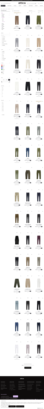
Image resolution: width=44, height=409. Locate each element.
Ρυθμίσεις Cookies (4, 406)
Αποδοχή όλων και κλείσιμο (20, 406)
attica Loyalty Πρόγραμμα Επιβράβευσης (21, 386)
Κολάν (3, 19)
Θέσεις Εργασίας (38, 385)
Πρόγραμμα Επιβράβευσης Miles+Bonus (21, 389)
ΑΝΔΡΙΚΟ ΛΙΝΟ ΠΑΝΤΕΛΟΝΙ (17, 137)
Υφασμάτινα (3, 21)
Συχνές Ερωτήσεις (29, 385)
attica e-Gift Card (13, 389)
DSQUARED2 (17, 224)
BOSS (17, 48)
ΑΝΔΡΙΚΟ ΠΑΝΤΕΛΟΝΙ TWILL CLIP (17, 290)
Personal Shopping (29, 388)
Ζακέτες (3, 23)
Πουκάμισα (3, 16)
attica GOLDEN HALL (3, 385)
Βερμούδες (3, 28)
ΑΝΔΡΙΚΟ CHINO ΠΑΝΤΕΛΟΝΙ (17, 115)
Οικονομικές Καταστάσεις (39, 389)
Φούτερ (2, 25)
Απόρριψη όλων (12, 406)
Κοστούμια (3, 26)
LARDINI (17, 92)
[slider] (1, 81)
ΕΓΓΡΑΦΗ (15, 396)
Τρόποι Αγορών (29, 389)
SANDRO (17, 26)
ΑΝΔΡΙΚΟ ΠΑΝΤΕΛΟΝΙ (16, 49)
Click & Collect (11, 388)
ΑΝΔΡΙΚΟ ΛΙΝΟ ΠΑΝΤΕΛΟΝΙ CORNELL (39, 71)
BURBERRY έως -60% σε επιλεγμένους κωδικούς (16, 0)
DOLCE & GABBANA (28, 224)
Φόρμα (3, 20)
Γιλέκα (2, 27)
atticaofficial (28, 399)
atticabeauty (32, 399)
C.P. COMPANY (17, 311)
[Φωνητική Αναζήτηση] (35, 3)
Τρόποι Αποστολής (12, 385)
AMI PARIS (27, 48)
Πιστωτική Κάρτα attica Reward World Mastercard (21, 384)
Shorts (2, 29)
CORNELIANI (17, 267)
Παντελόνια (3, 17)
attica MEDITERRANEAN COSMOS (4, 388)
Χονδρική (37, 388)
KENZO (28, 92)
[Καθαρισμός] (34, 3)
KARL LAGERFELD (38, 92)
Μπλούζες (3, 15)
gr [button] (1, 3)
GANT (17, 158)
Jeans (2, 18)
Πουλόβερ (3, 24)
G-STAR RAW (28, 180)
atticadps (23, 399)
